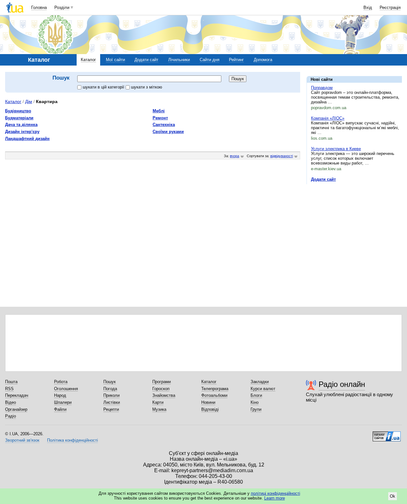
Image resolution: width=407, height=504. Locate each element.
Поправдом (322, 87)
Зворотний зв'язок (22, 440)
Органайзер (16, 409)
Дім (28, 101)
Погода (110, 388)
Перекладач (16, 395)
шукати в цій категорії (104, 87)
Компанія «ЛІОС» (327, 118)
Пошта (11, 381)
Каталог (88, 59)
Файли (60, 409)
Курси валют (263, 388)
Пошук (109, 381)
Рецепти (111, 409)
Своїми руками (168, 131)
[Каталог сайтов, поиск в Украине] (387, 434)
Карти (157, 402)
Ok (392, 496)
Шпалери (63, 402)
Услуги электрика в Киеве (336, 148)
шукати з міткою (146, 87)
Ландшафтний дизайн (27, 138)
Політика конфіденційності (72, 440)
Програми (161, 381)
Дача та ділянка (21, 124)
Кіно (255, 402)
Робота (60, 381)
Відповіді (210, 409)
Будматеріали (19, 118)
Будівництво (18, 110)
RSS (9, 388)
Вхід (367, 7)
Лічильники (179, 59)
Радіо (10, 416)
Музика (159, 409)
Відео (10, 402)
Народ (60, 395)
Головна (39, 7)
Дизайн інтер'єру (22, 131)
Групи (256, 409)
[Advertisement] (354, 228)
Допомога (263, 59)
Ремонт (160, 118)
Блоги (256, 395)
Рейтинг (236, 59)
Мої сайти (115, 59)
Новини (208, 402)
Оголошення (66, 388)
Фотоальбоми (214, 395)
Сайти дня (209, 59)
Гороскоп (160, 388)
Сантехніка (164, 124)
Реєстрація (390, 7)
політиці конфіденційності (275, 493)
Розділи (61, 7)
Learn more (274, 498)
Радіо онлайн (342, 384)
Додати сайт (146, 59)
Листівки (111, 402)
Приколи (111, 395)
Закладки (260, 381)
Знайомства (163, 395)
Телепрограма (214, 388)
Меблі (159, 110)
